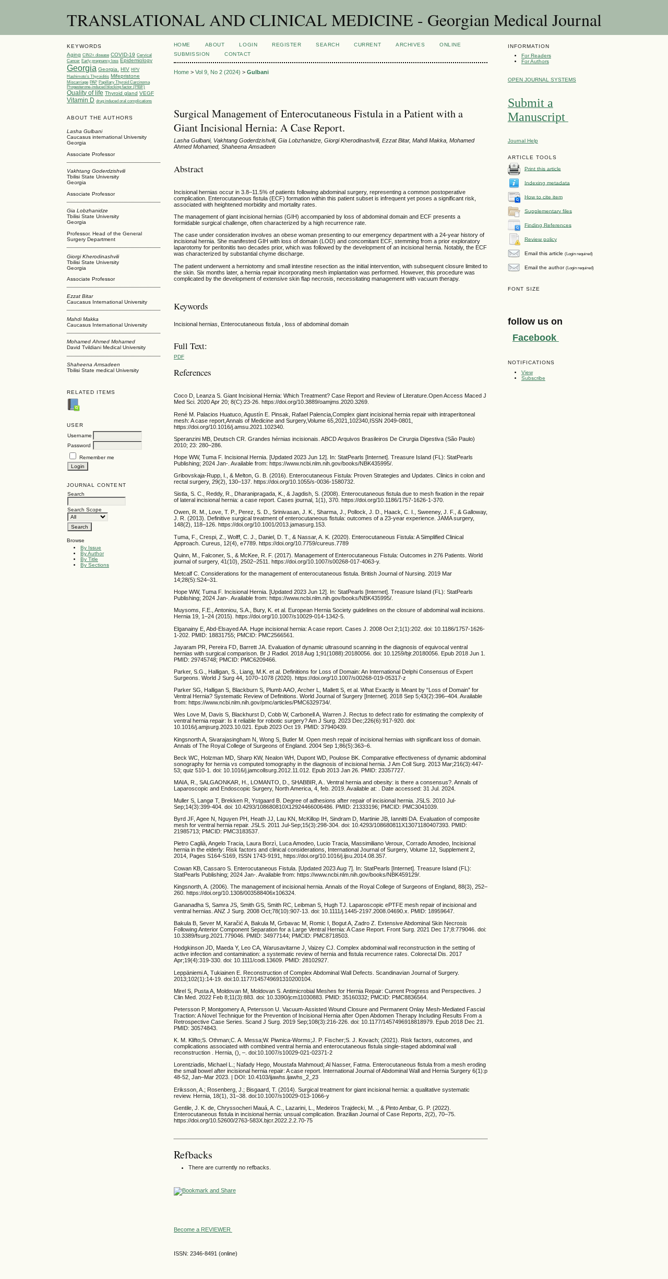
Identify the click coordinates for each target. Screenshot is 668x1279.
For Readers (536, 55)
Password (79, 445)
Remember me (96, 457)
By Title (89, 559)
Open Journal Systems (542, 79)
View (527, 372)
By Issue (90, 548)
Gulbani (258, 72)
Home (182, 44)
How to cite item (543, 196)
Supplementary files (548, 210)
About (215, 44)
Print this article (542, 168)
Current (367, 44)
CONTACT (237, 54)
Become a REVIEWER (203, 1229)
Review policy (540, 239)
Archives (410, 44)
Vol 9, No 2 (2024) (218, 72)
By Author (92, 553)
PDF (179, 357)
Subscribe (533, 378)
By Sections (94, 565)
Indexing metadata (547, 182)
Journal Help (523, 141)
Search (327, 44)
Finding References (547, 225)
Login (248, 44)
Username (79, 435)
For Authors (535, 61)
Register (286, 44)
